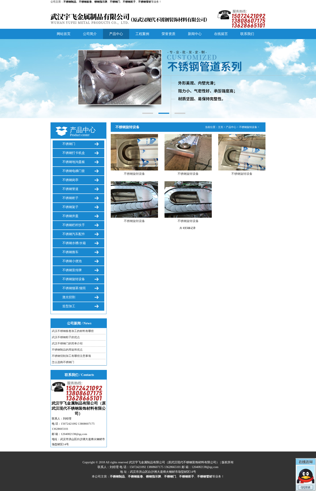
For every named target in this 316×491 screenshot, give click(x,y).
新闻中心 (195, 34)
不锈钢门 (68, 144)
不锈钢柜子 (70, 198)
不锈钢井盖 (70, 216)
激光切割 (68, 297)
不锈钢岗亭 (70, 180)
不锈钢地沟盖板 (73, 162)
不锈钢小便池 (72, 261)
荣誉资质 (168, 34)
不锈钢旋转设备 (73, 279)
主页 (220, 127)
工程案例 (142, 34)
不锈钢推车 (70, 252)
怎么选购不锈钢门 (63, 362)
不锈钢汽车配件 (73, 234)
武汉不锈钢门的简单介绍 (67, 343)
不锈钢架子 (70, 207)
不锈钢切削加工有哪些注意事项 (71, 355)
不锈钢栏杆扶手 (73, 225)
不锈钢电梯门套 (73, 171)
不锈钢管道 (70, 189)
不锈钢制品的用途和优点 (67, 349)
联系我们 (247, 34)
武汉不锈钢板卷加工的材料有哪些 (73, 331)
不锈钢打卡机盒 (73, 153)
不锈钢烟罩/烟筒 (74, 288)
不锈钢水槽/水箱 (74, 243)
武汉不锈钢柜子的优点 (66, 337)
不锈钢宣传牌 (72, 270)
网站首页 (64, 34)
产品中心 (116, 34)
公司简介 (90, 34)
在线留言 (221, 34)
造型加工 (68, 306)
